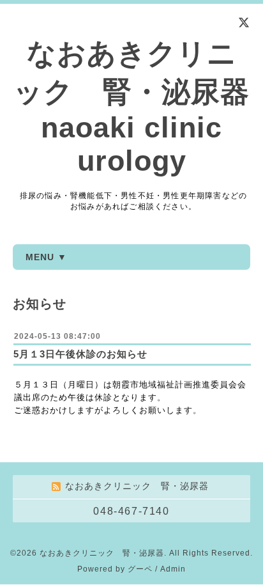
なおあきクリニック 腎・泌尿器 (102, 553)
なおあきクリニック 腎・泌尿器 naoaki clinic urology (131, 107)
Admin (173, 569)
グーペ (140, 569)
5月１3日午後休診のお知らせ (80, 353)
